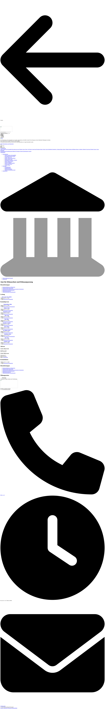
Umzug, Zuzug (96, 149)
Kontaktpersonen (9, 151)
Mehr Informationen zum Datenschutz (7, 143)
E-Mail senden (2, 706)
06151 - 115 (2, 495)
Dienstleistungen (3, 151)
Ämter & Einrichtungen (25, 151)
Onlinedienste (2, 152)
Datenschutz (6, 708)
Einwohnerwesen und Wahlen (17, 149)
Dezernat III (5, 279)
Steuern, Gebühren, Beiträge (81, 149)
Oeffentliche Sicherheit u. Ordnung (54, 149)
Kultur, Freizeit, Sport (44, 149)
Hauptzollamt (5, 357)
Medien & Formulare (16, 151)
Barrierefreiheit (14, 708)
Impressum (10, 708)
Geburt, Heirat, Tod (25, 149)
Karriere (1, 708)
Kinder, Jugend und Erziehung (34, 149)
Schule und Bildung (72, 149)
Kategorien (2, 150)
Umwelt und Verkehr (90, 149)
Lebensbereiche (3, 148)
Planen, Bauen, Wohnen (64, 149)
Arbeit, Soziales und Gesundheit (6, 149)
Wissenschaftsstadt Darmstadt (8, 278)
